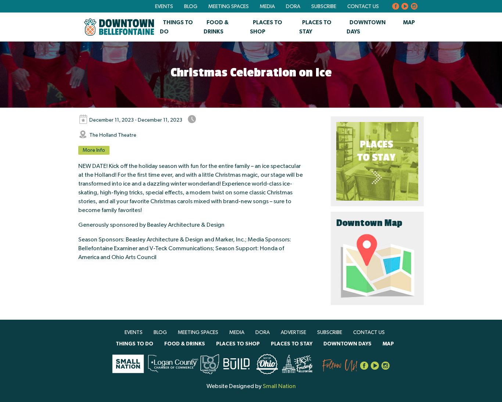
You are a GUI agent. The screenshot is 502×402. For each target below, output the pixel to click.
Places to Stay (291, 344)
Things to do (134, 344)
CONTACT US (363, 6)
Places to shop (238, 344)
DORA (293, 6)
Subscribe (323, 6)
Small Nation (279, 386)
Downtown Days (347, 344)
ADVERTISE (293, 332)
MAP (409, 22)
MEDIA (267, 6)
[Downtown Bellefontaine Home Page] (119, 27)
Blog (190, 6)
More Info (94, 150)
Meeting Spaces (228, 6)
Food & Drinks (184, 344)
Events (164, 6)
